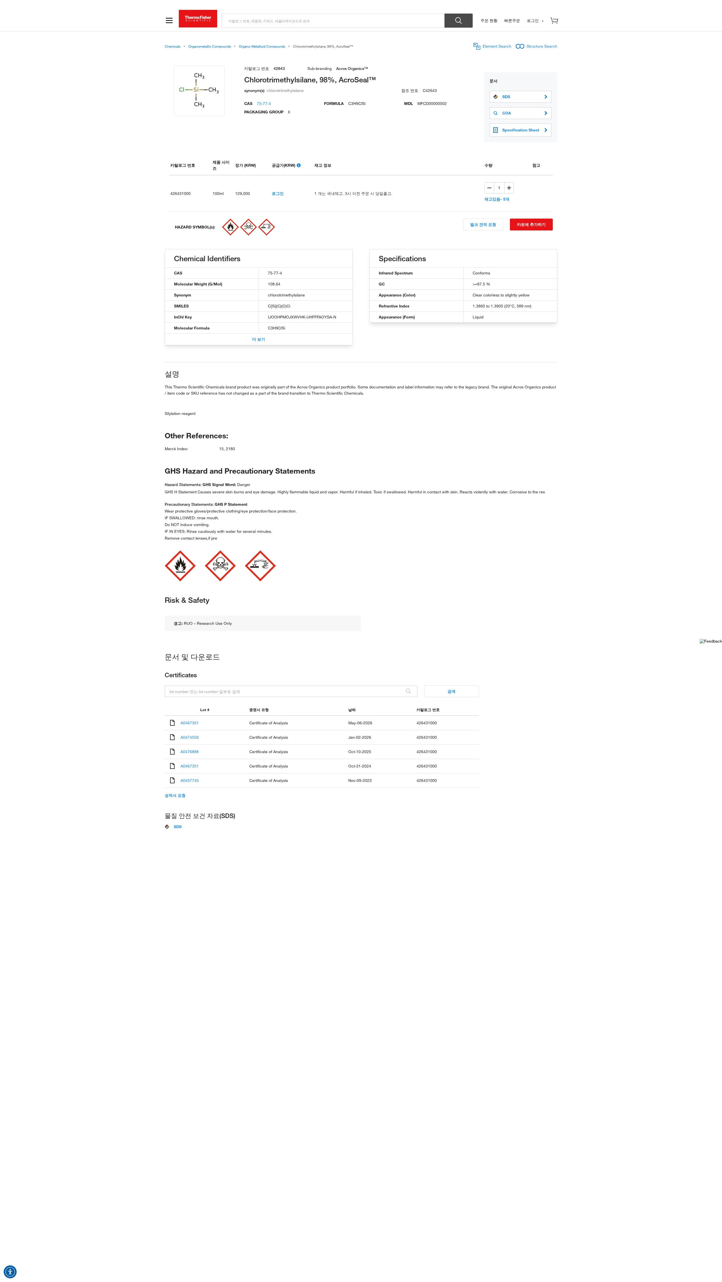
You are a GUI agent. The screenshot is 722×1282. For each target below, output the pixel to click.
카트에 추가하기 (531, 224)
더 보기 (258, 339)
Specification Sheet (520, 129)
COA (506, 113)
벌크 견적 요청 (483, 224)
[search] (333, 21)
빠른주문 (512, 20)
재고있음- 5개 (497, 199)
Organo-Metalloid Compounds (262, 46)
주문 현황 (489, 20)
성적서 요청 (175, 795)
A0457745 (189, 780)
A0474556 (189, 737)
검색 (451, 691)
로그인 (278, 193)
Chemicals (172, 46)
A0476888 (189, 751)
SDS (506, 96)
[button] (10, 1271)
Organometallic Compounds (209, 46)
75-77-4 (264, 103)
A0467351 (189, 722)
